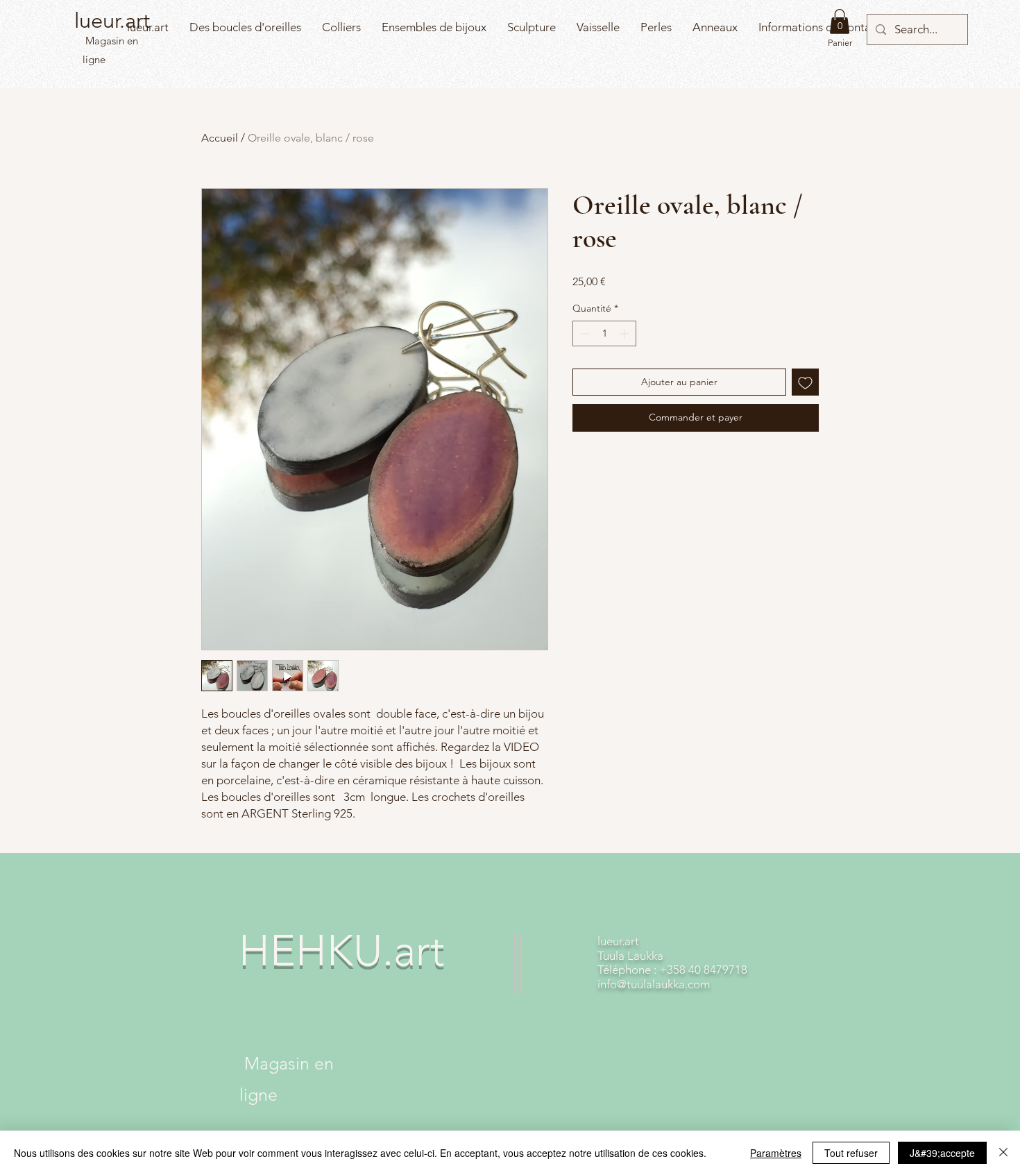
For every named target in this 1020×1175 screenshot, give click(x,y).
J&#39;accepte (942, 1153)
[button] (839, 21)
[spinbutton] (604, 333)
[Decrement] (583, 333)
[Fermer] (1003, 1153)
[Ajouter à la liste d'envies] (805, 382)
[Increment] (625, 333)
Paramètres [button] (775, 1153)
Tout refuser (851, 1153)
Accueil (219, 137)
